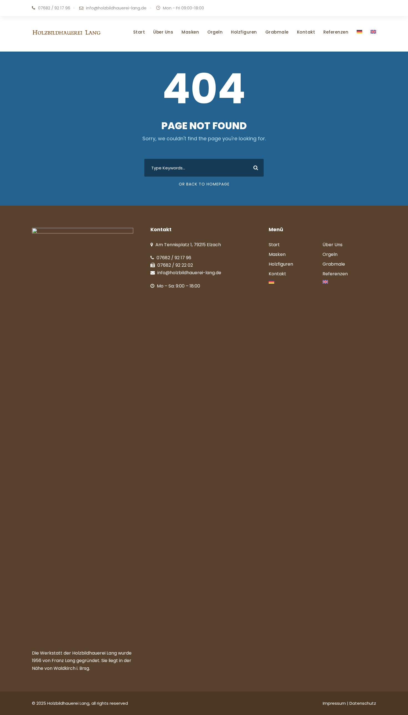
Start (139, 32)
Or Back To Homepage (204, 184)
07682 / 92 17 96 (54, 8)
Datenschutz (362, 703)
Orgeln (215, 32)
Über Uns (163, 32)
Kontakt (306, 32)
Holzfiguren (244, 32)
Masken (190, 32)
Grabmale (277, 32)
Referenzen (335, 32)
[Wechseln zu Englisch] (373, 40)
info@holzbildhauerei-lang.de (116, 8)
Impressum (335, 703)
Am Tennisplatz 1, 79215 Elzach (188, 244)
